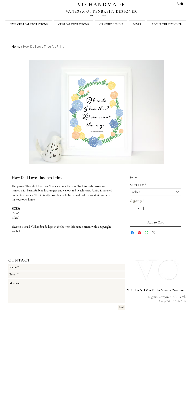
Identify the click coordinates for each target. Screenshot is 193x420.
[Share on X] (154, 232)
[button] (180, 3)
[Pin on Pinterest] (139, 232)
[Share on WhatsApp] (146, 232)
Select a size (138, 185)
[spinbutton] (138, 208)
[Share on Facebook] (132, 232)
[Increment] (144, 208)
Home (16, 46)
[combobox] (155, 191)
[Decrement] (133, 208)
